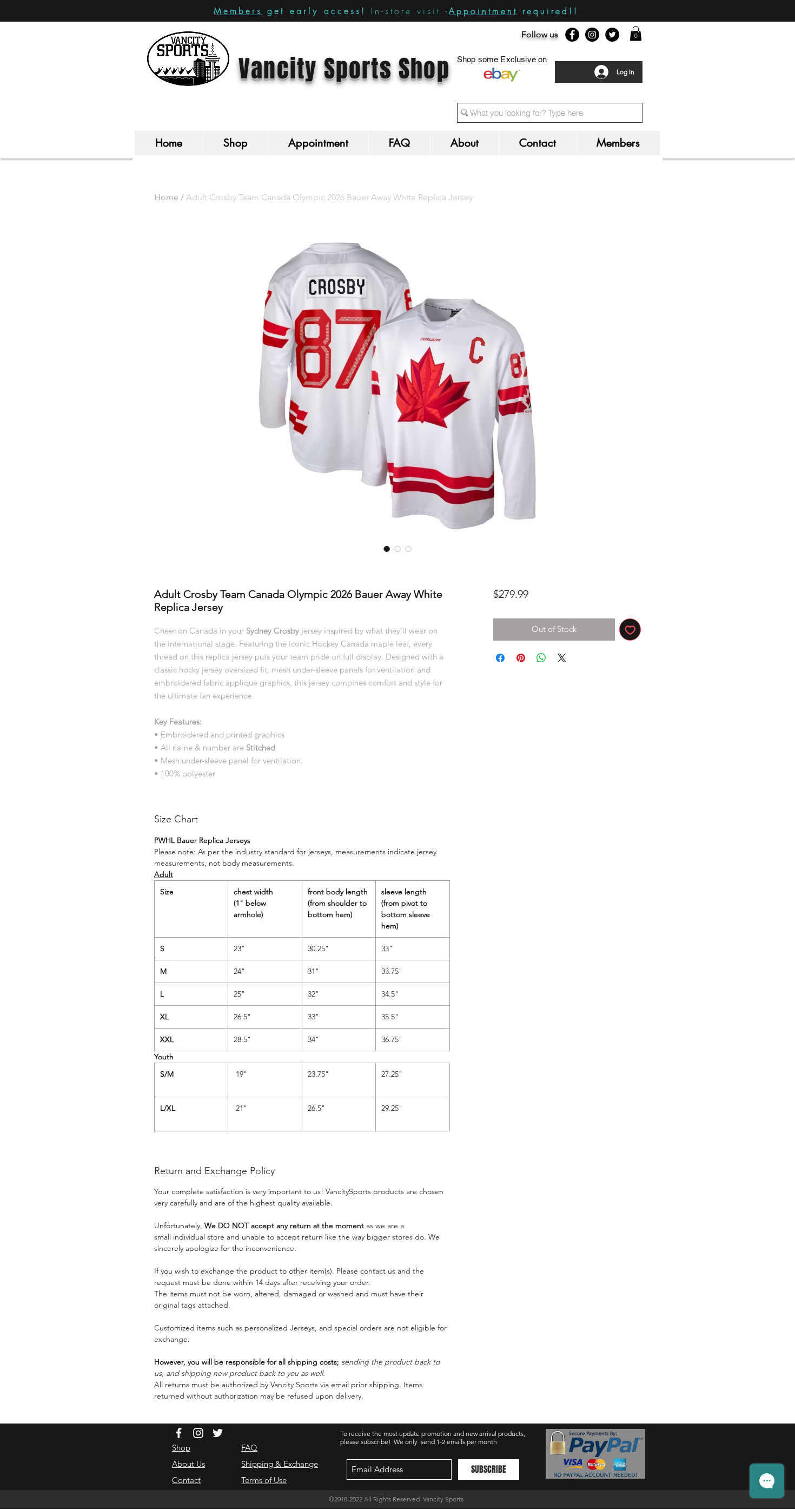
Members (238, 11)
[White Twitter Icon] (217, 1433)
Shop (181, 1447)
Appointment (483, 11)
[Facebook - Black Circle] (572, 35)
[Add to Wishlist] (630, 629)
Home (166, 197)
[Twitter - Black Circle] (612, 35)
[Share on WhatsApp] (541, 657)
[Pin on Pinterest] (520, 657)
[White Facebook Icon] (179, 1433)
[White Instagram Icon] (198, 1433)
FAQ (249, 1447)
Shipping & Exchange (279, 1464)
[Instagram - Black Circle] (592, 35)
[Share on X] (561, 657)
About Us (188, 1464)
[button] (636, 33)
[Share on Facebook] (500, 657)
